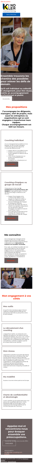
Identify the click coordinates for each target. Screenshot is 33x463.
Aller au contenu (5, 1)
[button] (7, 100)
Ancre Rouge (12, 461)
